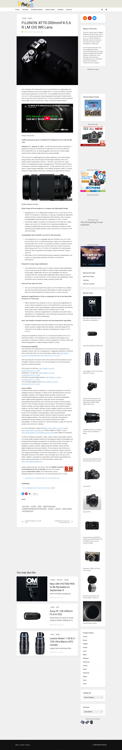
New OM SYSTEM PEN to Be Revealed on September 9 (62, 587)
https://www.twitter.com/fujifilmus (32, 430)
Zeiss (84, 683)
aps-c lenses (25, 506)
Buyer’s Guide (50, 9)
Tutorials (60, 9)
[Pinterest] (90, 18)
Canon (85, 636)
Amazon (87, 38)
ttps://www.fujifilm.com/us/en (54, 428)
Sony (57, 607)
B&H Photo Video (88, 276)
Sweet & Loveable (88, 284)
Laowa (52, 634)
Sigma (85, 676)
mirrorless (51, 509)
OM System (59, 579)
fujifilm (39, 506)
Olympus (86, 658)
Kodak (85, 647)
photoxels (26, 32)
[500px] (94, 18)
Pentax (85, 665)
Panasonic (86, 662)
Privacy (28, 745)
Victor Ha (58, 509)
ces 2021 (33, 506)
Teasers (66, 579)
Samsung (86, 673)
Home (17, 9)
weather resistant (67, 509)
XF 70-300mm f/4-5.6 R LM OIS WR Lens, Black (39, 488)
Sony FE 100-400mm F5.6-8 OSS (61, 613)
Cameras (25, 9)
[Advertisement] (76, 3)
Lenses (30, 18)
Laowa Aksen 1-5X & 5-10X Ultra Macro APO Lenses (62, 641)
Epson (85, 640)
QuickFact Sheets (37, 9)
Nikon (85, 654)
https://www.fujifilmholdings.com (32, 461)
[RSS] (85, 18)
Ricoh (85, 669)
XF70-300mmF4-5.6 (27, 511)
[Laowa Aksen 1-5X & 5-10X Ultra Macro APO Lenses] (32, 643)
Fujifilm (24, 18)
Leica (84, 651)
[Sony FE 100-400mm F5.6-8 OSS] (32, 616)
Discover (69, 9)
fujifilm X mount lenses (49, 506)
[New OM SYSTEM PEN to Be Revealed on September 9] (32, 589)
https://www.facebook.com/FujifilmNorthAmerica (37, 433)
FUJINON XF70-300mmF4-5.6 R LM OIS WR (34, 509)
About (17, 745)
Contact (22, 745)
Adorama (86, 280)
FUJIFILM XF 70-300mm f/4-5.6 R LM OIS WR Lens (42, 478)
